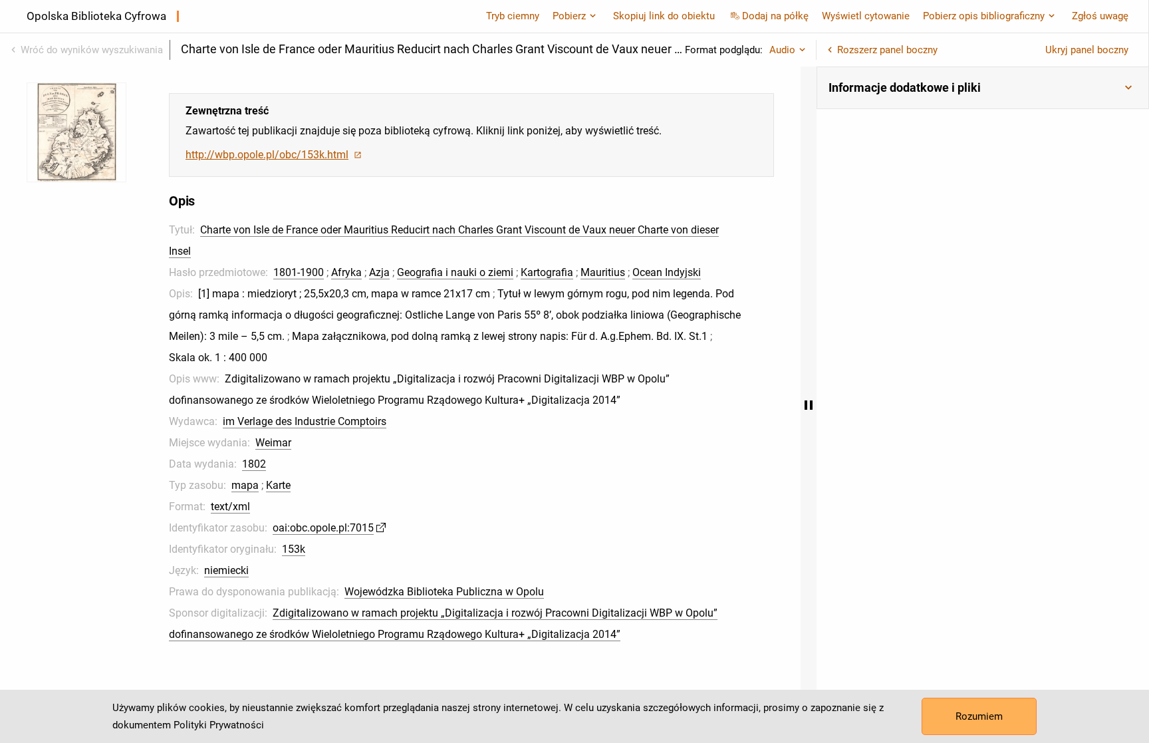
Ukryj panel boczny (1086, 50)
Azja (379, 272)
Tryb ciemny (512, 16)
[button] (982, 87)
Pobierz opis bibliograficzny (984, 16)
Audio (782, 50)
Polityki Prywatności (219, 725)
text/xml (230, 506)
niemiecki (226, 570)
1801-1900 (298, 272)
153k (293, 549)
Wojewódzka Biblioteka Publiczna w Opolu (444, 591)
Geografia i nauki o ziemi (455, 272)
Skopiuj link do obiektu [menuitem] (664, 16)
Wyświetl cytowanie (866, 16)
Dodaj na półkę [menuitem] (775, 16)
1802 (254, 464)
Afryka (346, 272)
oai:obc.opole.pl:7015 (323, 527)
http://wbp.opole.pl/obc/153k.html (267, 154)
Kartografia (547, 272)
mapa (245, 485)
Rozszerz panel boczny (887, 50)
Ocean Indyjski (666, 272)
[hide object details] (809, 405)
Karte (278, 485)
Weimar (273, 442)
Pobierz (569, 16)
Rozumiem (979, 716)
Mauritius (602, 272)
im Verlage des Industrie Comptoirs (304, 421)
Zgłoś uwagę (1100, 16)
